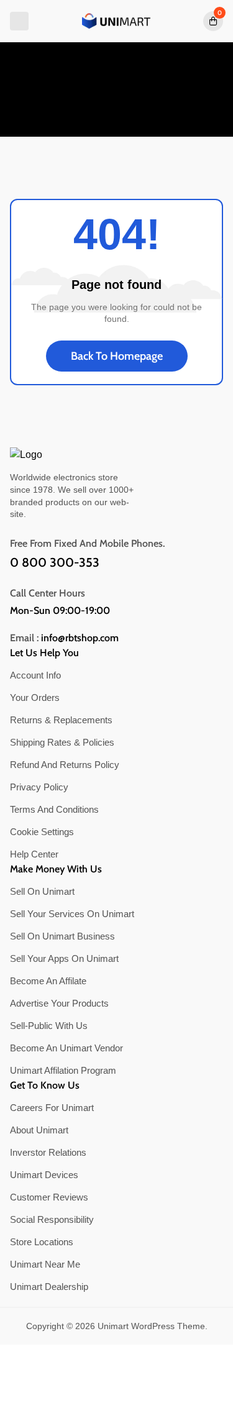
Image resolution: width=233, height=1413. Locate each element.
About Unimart (39, 1130)
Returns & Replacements (61, 720)
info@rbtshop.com (80, 638)
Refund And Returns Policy (64, 764)
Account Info (35, 675)
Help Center (34, 854)
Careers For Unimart (52, 1107)
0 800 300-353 (54, 562)
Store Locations (41, 1242)
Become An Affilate (48, 981)
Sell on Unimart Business (62, 936)
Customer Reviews (49, 1197)
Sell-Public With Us (49, 1025)
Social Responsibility (52, 1219)
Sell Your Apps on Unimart (64, 958)
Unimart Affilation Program (63, 1070)
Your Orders (35, 697)
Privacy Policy (39, 787)
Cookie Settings (42, 831)
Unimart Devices (44, 1174)
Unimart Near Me (45, 1264)
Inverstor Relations (48, 1152)
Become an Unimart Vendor (66, 1048)
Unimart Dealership (49, 1286)
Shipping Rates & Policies (62, 742)
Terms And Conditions (54, 809)
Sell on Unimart (42, 891)
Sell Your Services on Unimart (72, 913)
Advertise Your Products (59, 1003)
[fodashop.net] (117, 21)
